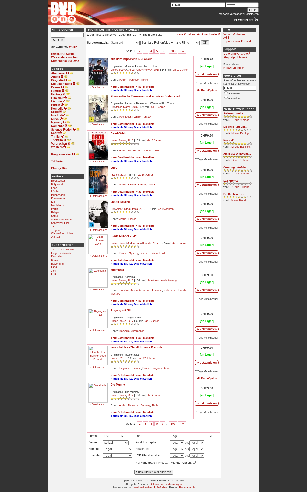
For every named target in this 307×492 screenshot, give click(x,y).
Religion (55, 212)
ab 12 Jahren (180, 69)
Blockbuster (58, 180)
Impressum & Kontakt (237, 41)
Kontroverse (58, 198)
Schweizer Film (60, 222)
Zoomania (117, 270)
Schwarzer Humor (61, 219)
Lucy (114, 167)
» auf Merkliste (145, 86)
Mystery (133, 253)
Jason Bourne (120, 201)
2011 (123, 358)
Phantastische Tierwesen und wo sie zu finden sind (145, 96)
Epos (54, 187)
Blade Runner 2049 (124, 236)
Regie (54, 260)
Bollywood (57, 184)
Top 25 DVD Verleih (62, 249)
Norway (147, 69)
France (138, 69)
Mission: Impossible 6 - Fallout (131, 59)
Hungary (136, 243)
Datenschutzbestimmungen (166, 484)
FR (71, 46)
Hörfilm (55, 191)
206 (173, 51)
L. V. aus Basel (237, 200)
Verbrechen (134, 150)
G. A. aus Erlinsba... (239, 186)
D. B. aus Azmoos (238, 119)
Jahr (53, 270)
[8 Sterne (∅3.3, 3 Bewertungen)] (237, 144)
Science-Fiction (137, 184)
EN (75, 46)
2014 (123, 174)
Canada (146, 243)
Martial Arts (57, 205)
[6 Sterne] (125, 399)
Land (54, 267)
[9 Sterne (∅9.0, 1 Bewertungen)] (237, 117)
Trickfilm (124, 290)
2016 (135, 106)
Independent (58, 194)
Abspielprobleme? (235, 57)
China (130, 69)
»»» (182, 51)
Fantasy (147, 116)
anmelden (234, 93)
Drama (147, 150)
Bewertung (57, 263)
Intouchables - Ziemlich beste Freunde (136, 347)
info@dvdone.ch (234, 67)
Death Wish (118, 133)
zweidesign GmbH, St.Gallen (150, 487)
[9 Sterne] (125, 246)
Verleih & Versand (235, 34)
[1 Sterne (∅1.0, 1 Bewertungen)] (237, 184)
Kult (53, 201)
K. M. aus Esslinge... (240, 133)
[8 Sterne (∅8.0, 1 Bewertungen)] (237, 197)
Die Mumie (118, 384)
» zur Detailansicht (122, 86)
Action (122, 79)
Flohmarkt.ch (187, 487)
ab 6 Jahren (158, 106)
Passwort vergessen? (231, 13)
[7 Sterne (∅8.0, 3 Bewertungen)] (237, 130)
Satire (54, 215)
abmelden (234, 98)
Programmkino (160, 368)
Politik (54, 209)
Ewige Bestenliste (61, 253)
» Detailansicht (98, 87)
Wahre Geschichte (62, 233)
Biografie (124, 368)
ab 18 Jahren (154, 140)
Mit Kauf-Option (207, 90)
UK (112, 106)
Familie (136, 116)
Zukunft (55, 237)
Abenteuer (133, 79)
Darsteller (56, 256)
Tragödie (56, 230)
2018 (156, 69)
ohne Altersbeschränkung (162, 280)
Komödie (157, 290)
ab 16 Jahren (146, 174)
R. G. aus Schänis (239, 160)
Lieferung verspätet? (236, 53)
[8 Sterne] (125, 73)
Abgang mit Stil (121, 310)
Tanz (54, 226)
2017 (155, 243)
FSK (53, 274)
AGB (226, 37)
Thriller (145, 79)
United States (118, 69)
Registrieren (251, 13)
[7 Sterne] (125, 144)
